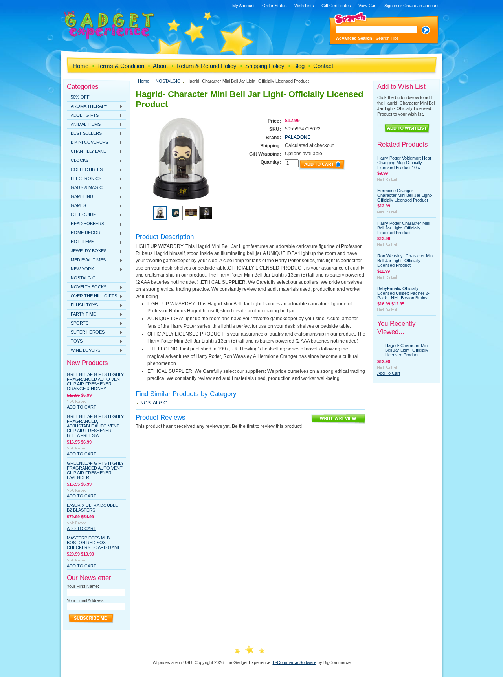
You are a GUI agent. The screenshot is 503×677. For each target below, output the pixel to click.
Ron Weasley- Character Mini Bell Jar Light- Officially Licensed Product (405, 260)
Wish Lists (304, 5)
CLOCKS (77, 160)
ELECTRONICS (84, 179)
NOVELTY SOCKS (86, 287)
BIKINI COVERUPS (87, 142)
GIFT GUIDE (81, 215)
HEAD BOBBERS (85, 224)
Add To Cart (81, 407)
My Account (243, 5)
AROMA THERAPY (87, 106)
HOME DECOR (84, 233)
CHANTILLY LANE (86, 151)
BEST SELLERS (84, 133)
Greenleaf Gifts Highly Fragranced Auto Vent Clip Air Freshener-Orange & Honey (95, 381)
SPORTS (77, 323)
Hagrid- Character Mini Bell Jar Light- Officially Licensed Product (406, 350)
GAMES (76, 206)
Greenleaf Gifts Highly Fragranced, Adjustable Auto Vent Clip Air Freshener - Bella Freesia (95, 426)
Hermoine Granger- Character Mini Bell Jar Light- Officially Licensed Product (404, 195)
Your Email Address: (86, 600)
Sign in (390, 5)
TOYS (75, 341)
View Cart (367, 5)
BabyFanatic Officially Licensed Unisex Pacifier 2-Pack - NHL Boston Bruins (403, 293)
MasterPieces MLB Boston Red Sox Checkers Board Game (94, 543)
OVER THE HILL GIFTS (92, 296)
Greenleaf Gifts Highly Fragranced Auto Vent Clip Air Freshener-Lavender (95, 470)
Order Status (274, 5)
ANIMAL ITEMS (84, 124)
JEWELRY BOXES (86, 251)
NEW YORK (80, 269)
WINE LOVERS (83, 350)
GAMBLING (80, 197)
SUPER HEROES (86, 332)
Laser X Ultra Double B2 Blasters (92, 507)
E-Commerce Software (294, 662)
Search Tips (387, 38)
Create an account (421, 5)
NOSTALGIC (83, 277)
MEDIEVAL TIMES (86, 260)
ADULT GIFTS (83, 115)
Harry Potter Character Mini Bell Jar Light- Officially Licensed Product (403, 228)
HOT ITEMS (80, 242)
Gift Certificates (336, 5)
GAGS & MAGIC (85, 188)
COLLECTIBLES (85, 169)
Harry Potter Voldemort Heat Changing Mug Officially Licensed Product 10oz (404, 163)
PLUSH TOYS (82, 305)
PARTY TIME (81, 314)
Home (143, 81)
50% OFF (80, 97)
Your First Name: (83, 586)
